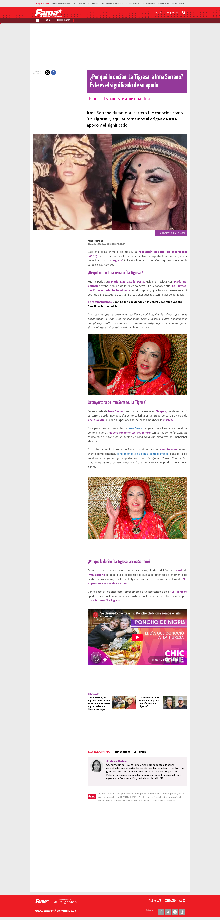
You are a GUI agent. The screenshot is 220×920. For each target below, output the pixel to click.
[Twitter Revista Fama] (168, 912)
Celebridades (63, 20)
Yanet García (163, 3)
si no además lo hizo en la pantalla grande (142, 454)
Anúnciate (155, 900)
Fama (47, 20)
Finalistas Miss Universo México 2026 (107, 3)
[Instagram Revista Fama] (175, 912)
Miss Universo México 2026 (63, 3)
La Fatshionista (148, 3)
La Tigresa (140, 752)
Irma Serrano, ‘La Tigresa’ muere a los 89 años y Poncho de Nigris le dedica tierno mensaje (99, 703)
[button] (47, 72)
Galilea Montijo (132, 3)
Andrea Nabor (95, 241)
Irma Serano (136, 428)
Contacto (170, 900)
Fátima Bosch (84, 3)
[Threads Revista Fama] (182, 912)
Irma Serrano (123, 752)
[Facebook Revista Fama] (161, 912)
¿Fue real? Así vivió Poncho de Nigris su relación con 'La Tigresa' (149, 702)
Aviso (182, 900)
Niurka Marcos (178, 3)
